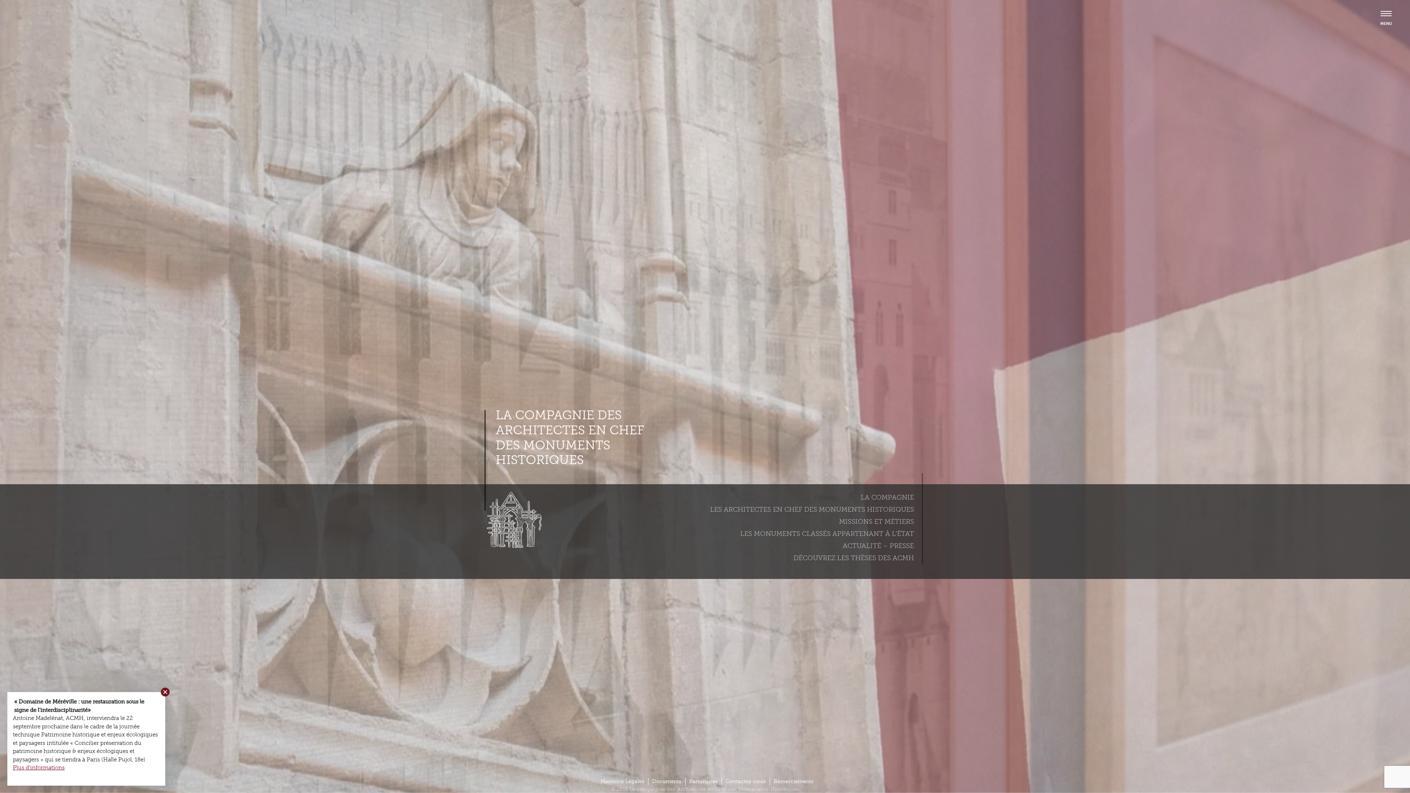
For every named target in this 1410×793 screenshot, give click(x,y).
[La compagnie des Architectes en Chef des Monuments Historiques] (512, 546)
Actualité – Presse (878, 546)
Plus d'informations (39, 767)
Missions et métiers (876, 522)
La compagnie (887, 497)
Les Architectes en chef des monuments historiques (812, 510)
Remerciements (794, 781)
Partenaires (703, 781)
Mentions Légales (622, 781)
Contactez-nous (746, 781)
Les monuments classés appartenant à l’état (827, 534)
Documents (667, 781)
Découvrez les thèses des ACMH (853, 558)
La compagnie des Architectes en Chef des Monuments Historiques (570, 437)
